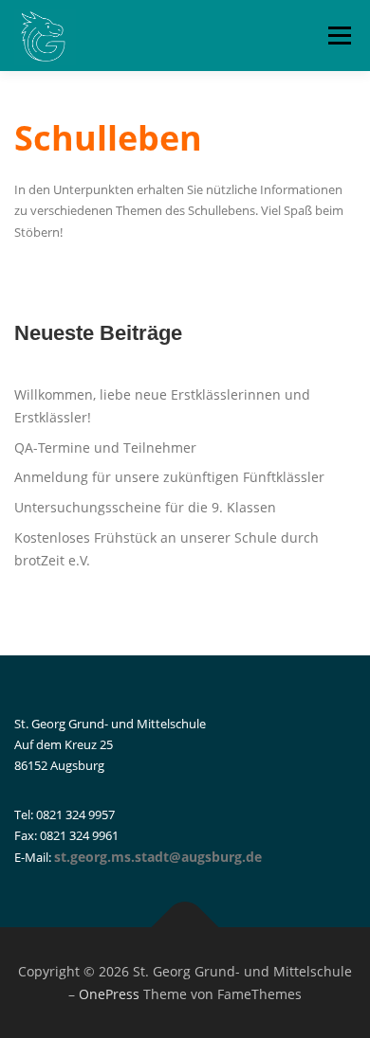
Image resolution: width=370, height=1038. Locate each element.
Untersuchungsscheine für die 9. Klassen (145, 507)
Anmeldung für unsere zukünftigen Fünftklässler (169, 477)
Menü (338, 35)
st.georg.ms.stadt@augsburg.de (158, 857)
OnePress (109, 994)
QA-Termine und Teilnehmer (105, 447)
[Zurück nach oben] (185, 926)
